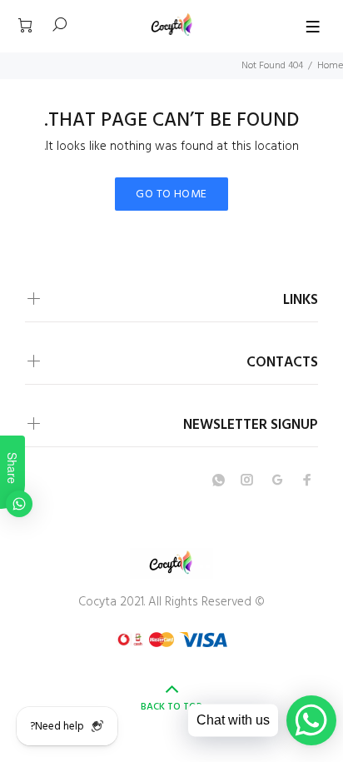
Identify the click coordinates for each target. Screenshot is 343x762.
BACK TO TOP (171, 707)
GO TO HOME (171, 194)
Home (330, 65)
